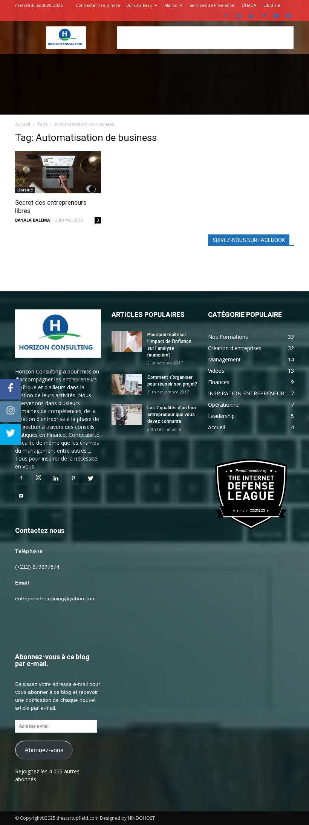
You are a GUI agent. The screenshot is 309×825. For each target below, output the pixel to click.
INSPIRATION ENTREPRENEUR (246, 393)
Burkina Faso (139, 5)
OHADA (249, 5)
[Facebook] (226, 16)
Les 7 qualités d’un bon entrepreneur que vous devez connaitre (171, 414)
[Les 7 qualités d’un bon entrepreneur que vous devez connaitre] (127, 414)
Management (224, 359)
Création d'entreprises (235, 348)
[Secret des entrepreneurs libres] (58, 172)
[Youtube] (288, 16)
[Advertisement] (205, 37)
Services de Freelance (212, 5)
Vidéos (216, 370)
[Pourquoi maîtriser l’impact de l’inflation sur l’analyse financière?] (127, 341)
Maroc (170, 5)
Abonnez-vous (43, 750)
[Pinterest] (263, 16)
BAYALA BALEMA (32, 220)
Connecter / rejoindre (98, 5)
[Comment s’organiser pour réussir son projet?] (127, 384)
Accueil (22, 124)
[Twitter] (275, 16)
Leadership (221, 415)
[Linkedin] (251, 16)
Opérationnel (224, 404)
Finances (218, 382)
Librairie (271, 5)
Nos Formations (228, 336)
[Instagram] (238, 16)
